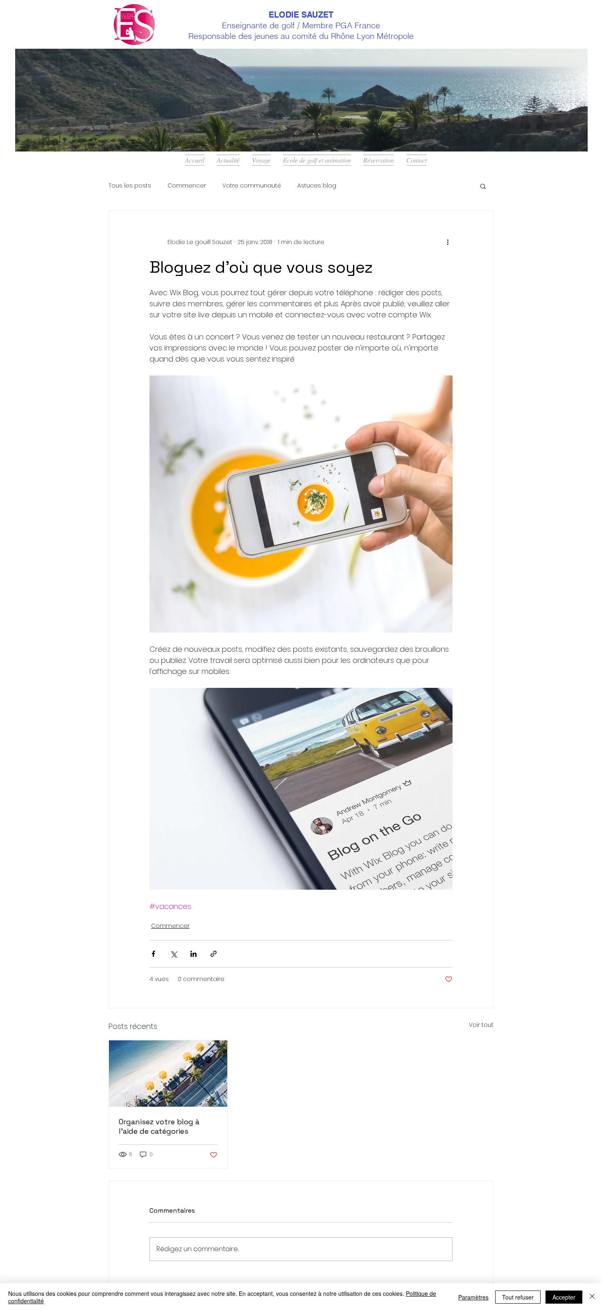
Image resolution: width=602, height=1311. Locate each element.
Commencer (186, 186)
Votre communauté (251, 186)
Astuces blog (316, 186)
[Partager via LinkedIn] (193, 954)
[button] (483, 186)
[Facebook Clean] (447, 24)
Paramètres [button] (473, 1297)
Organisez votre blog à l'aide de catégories (159, 1126)
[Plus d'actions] (448, 242)
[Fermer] (592, 1297)
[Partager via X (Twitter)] (173, 954)
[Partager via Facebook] (153, 954)
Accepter (563, 1297)
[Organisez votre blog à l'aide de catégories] (168, 1073)
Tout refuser (518, 1297)
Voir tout (481, 1025)
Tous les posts (130, 186)
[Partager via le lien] (213, 954)
